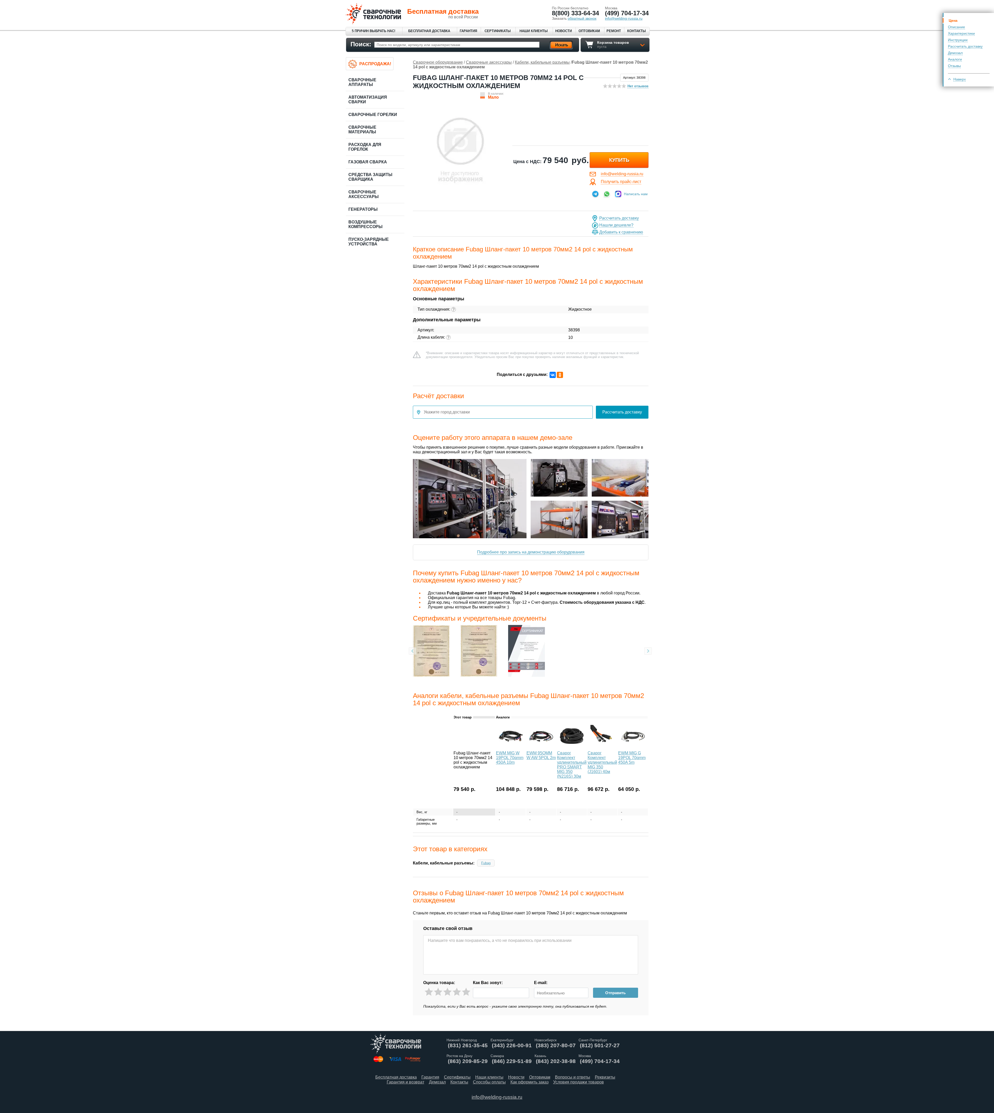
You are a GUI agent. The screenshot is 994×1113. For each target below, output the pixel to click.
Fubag (486, 863)
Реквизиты (605, 1077)
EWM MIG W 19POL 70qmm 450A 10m (509, 758)
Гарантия (468, 31)
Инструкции (958, 40)
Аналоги (955, 59)
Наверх (959, 79)
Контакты (636, 31)
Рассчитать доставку (965, 46)
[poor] (438, 992)
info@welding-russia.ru (622, 174)
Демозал (955, 53)
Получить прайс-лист (621, 181)
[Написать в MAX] (618, 194)
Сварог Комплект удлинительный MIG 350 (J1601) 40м (602, 762)
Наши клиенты (534, 31)
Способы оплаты (489, 1082)
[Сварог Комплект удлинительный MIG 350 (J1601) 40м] (602, 747)
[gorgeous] (466, 992)
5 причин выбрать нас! (373, 31)
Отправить (615, 993)
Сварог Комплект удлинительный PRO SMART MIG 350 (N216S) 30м (572, 765)
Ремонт (613, 31)
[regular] (447, 992)
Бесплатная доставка (429, 31)
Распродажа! (375, 64)
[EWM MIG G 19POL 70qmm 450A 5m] (633, 747)
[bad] (429, 992)
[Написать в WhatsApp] (606, 194)
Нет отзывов (637, 86)
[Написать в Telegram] (595, 194)
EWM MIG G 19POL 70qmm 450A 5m (632, 758)
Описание (956, 27)
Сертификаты (498, 31)
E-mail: (540, 982)
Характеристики (961, 33)
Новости (563, 31)
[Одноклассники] (560, 375)
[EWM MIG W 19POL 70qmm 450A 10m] (511, 747)
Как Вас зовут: (488, 982)
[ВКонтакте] (553, 375)
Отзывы (954, 66)
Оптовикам (589, 31)
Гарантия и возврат (405, 1082)
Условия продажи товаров (578, 1082)
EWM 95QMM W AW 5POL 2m (541, 755)
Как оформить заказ (529, 1082)
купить (619, 160)
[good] (456, 992)
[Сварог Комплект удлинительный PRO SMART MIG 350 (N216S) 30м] (572, 747)
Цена (953, 20)
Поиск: (360, 44)
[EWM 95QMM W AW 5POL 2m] (541, 747)
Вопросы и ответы (572, 1077)
